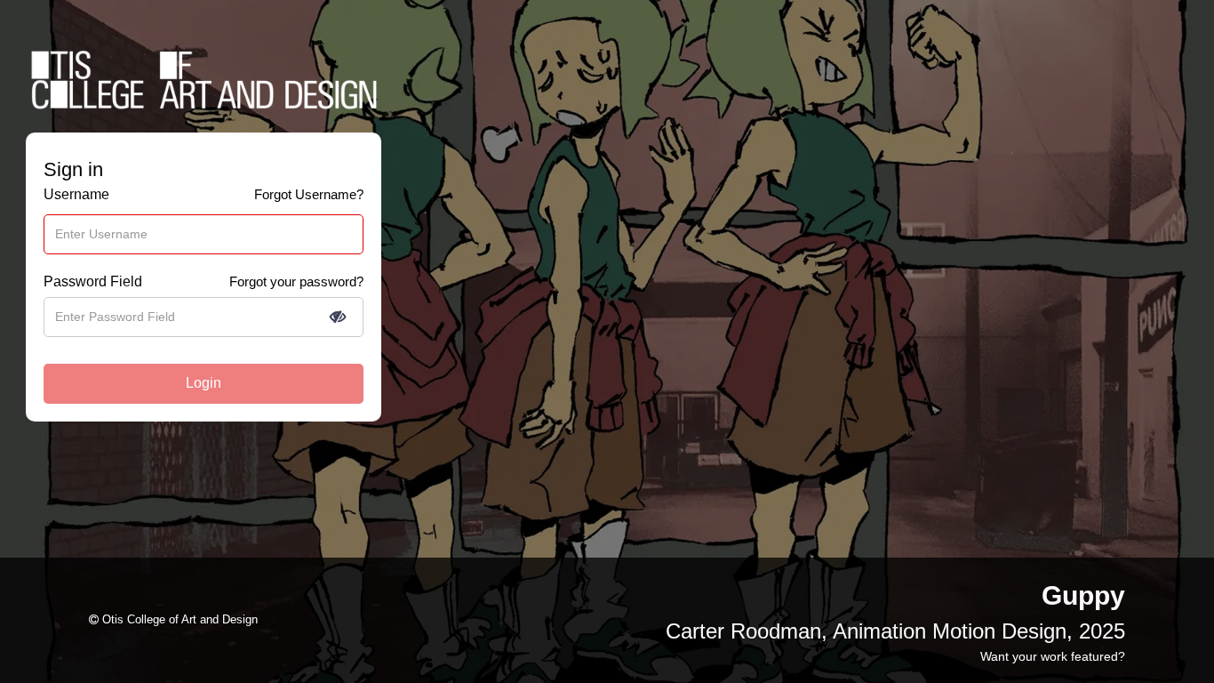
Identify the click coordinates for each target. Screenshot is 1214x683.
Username (76, 194)
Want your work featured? (1052, 656)
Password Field (93, 281)
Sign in (73, 170)
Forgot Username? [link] (308, 194)
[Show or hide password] (338, 317)
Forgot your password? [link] (296, 281)
